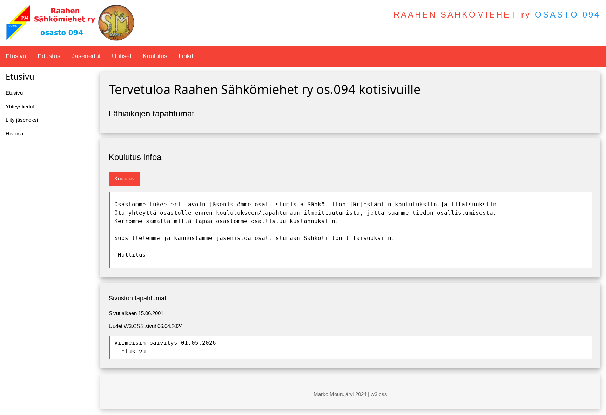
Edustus (49, 56)
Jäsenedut (86, 56)
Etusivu (16, 56)
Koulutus (155, 56)
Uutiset (122, 56)
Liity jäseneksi (22, 120)
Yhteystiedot (20, 106)
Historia (14, 133)
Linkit (186, 56)
